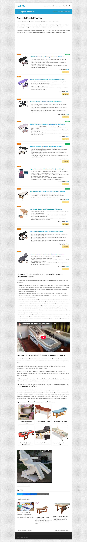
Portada (55, 11)
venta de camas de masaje (23, 485)
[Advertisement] (43, 43)
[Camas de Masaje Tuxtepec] (61, 508)
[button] (69, 5)
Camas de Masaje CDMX (23, 513)
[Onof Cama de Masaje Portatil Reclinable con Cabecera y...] (23, 213)
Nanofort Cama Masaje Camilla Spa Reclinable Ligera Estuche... (47, 254)
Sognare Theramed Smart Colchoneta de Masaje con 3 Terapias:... (48, 169)
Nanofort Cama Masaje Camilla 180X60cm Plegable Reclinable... (47, 79)
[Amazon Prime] (67, 69)
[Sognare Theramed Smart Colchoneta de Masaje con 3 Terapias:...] (23, 173)
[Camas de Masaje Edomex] (42, 508)
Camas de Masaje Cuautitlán (62, 530)
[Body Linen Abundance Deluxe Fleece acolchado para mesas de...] (23, 196)
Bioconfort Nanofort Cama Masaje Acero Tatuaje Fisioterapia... (47, 146)
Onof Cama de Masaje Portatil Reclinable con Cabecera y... (46, 209)
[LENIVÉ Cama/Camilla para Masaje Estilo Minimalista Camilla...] (23, 236)
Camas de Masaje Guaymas (24, 530)
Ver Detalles (65, 71)
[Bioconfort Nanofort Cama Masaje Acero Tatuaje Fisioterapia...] (23, 151)
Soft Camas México (21, 537)
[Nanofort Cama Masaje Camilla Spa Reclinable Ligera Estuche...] (23, 258)
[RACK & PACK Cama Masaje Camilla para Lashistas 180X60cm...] (23, 61)
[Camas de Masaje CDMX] (25, 506)
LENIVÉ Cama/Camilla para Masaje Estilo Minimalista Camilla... (47, 231)
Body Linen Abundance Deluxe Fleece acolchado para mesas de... (48, 191)
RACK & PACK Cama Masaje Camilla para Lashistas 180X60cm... (47, 57)
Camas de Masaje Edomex (42, 517)
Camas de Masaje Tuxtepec (60, 516)
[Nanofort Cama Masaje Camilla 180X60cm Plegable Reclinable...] (23, 83)
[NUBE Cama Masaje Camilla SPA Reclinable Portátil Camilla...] (23, 104)
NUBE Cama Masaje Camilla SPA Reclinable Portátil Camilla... (46, 101)
